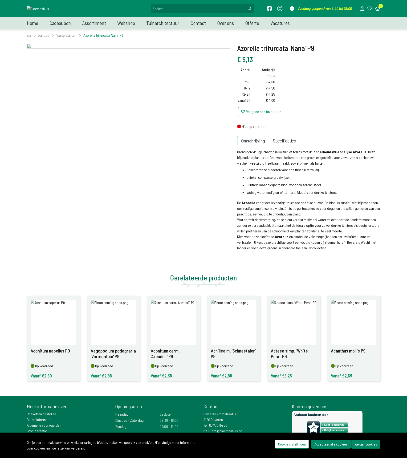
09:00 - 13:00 (169, 426)
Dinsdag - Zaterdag (129, 420)
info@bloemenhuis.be (227, 431)
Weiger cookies (365, 444)
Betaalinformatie (39, 419)
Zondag (120, 426)
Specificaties (284, 140)
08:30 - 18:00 (169, 420)
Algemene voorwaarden (44, 425)
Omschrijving (253, 140)
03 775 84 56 (218, 425)
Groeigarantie (37, 431)
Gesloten (166, 414)
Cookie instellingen (292, 444)
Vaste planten (66, 35)
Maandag (122, 414)
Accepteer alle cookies (331, 444)
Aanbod (44, 35)
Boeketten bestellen (41, 414)
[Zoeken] (249, 8)
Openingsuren (128, 406)
